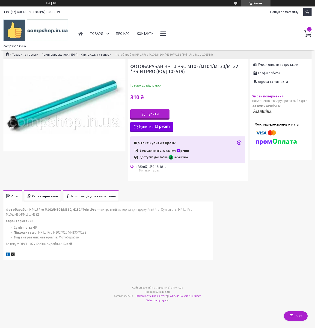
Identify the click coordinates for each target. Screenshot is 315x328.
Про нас (122, 33)
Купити (152, 113)
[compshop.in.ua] (35, 29)
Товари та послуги (25, 54)
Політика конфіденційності (184, 296)
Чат (299, 316)
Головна (80, 33)
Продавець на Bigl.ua (157, 291)
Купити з (146, 126)
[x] (13, 255)
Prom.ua (178, 287)
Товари (96, 33)
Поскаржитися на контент (151, 296)
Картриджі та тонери (96, 54)
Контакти (145, 33)
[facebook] (8, 255)
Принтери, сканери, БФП (59, 54)
